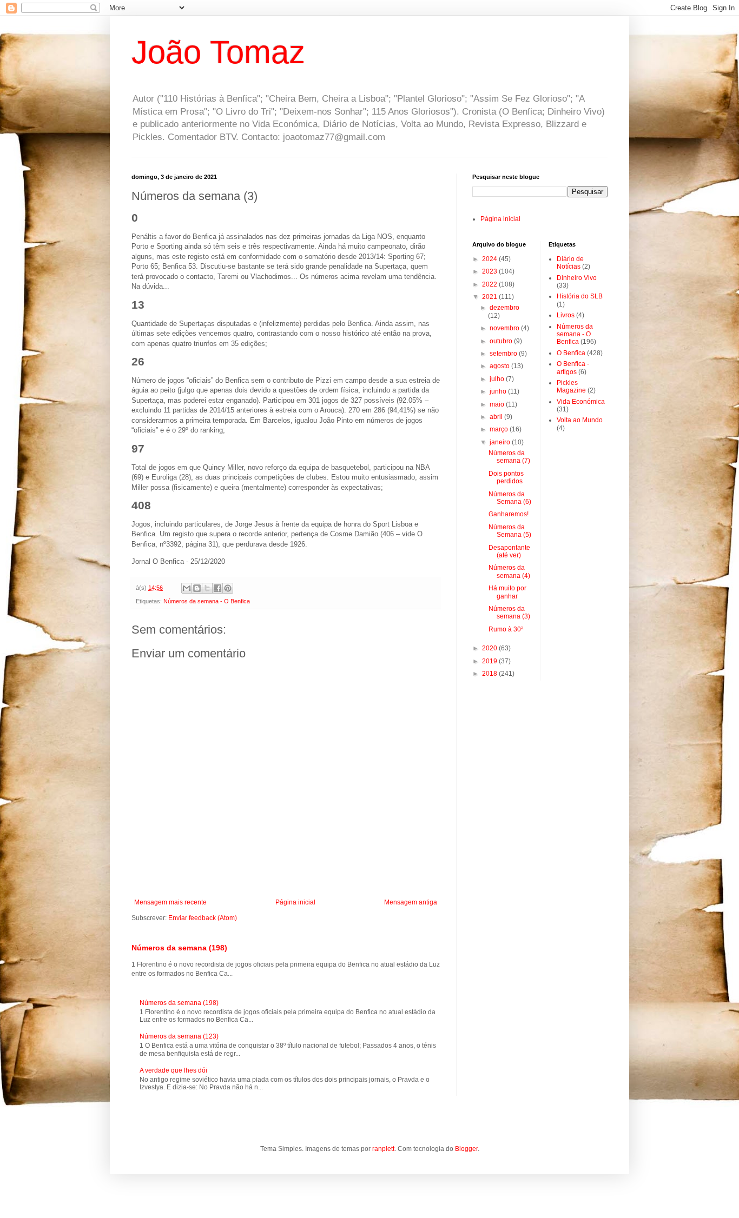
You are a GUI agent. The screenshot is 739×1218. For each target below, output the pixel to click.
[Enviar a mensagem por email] (186, 588)
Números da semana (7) (509, 456)
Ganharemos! (509, 514)
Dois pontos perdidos (506, 477)
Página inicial (295, 902)
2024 (490, 259)
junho (499, 391)
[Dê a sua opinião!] (197, 588)
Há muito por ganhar (507, 592)
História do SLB (580, 296)
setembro (504, 353)
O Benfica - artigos (573, 367)
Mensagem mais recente (170, 902)
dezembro (504, 307)
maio (498, 404)
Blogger (466, 1149)
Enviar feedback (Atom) (202, 918)
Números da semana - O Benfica (206, 601)
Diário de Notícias (570, 262)
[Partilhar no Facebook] (217, 588)
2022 (490, 284)
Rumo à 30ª (506, 629)
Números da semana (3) (509, 612)
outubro (502, 341)
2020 (490, 648)
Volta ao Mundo (580, 420)
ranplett (383, 1149)
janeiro (501, 442)
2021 (490, 297)
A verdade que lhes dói (173, 1070)
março (500, 429)
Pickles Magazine (571, 386)
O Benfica (571, 353)
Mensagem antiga (410, 902)
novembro (505, 328)
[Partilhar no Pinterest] (227, 588)
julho (498, 379)
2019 (490, 661)
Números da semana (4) (509, 571)
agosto (500, 366)
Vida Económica (581, 401)
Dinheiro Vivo (577, 278)
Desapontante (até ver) (509, 551)
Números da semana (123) (179, 1036)
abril (497, 417)
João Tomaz (218, 52)
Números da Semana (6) (510, 497)
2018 (490, 673)
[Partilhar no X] (207, 588)
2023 (490, 271)
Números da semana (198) (179, 947)
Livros (566, 315)
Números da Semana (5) (510, 530)
